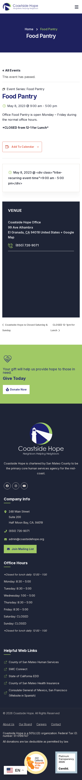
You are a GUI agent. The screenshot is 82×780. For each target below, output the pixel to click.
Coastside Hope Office (24, 222)
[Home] (20, 6)
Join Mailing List (22, 549)
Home (29, 29)
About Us (8, 724)
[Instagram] (15, 485)
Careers (41, 724)
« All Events (11, 70)
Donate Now (18, 389)
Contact (56, 724)
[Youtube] (24, 485)
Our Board (25, 724)
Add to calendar (22, 146)
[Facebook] (7, 485)
